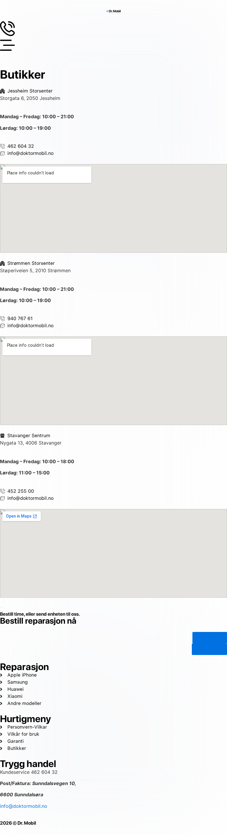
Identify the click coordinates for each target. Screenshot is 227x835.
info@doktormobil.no (23, 806)
